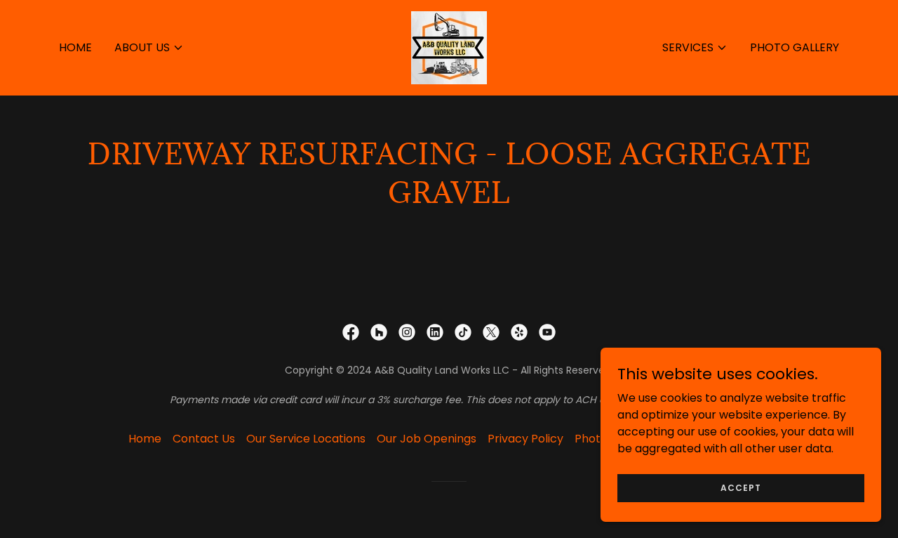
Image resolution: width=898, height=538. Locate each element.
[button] (149, 47)
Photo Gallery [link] (794, 47)
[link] (449, 47)
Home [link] (75, 47)
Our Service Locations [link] (306, 439)
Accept (741, 487)
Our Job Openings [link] (426, 439)
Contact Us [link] (204, 439)
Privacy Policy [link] (525, 439)
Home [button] (144, 439)
